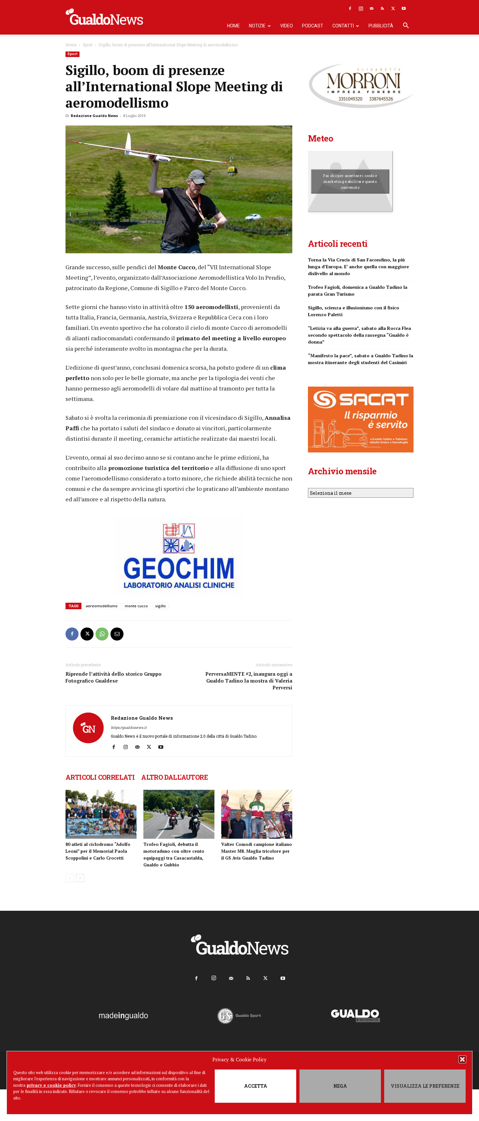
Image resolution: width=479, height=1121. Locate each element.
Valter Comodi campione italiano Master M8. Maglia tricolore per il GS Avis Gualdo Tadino (256, 851)
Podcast (312, 25)
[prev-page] (69, 878)
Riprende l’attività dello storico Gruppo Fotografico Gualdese (113, 677)
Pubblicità (381, 25)
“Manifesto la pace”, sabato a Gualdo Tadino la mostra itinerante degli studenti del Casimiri (360, 358)
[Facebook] (350, 8)
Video (286, 25)
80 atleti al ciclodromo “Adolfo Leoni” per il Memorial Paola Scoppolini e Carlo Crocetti (97, 851)
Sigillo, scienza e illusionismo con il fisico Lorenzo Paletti (353, 310)
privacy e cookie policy (51, 1085)
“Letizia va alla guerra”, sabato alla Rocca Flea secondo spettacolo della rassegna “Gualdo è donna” (359, 335)
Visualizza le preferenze (425, 1086)
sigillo (160, 605)
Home (233, 25)
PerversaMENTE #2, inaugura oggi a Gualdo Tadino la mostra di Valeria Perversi (248, 681)
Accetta (255, 1086)
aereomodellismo (102, 605)
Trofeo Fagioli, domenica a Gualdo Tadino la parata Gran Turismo (357, 290)
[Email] (116, 634)
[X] (393, 8)
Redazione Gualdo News (94, 115)
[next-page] (80, 878)
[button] (462, 1059)
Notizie (257, 25)
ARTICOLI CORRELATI (100, 777)
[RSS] (382, 8)
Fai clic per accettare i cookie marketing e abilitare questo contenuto (350, 181)
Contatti (343, 25)
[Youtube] (404, 8)
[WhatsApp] (102, 634)
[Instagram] (361, 8)
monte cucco (136, 605)
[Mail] (371, 8)
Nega (340, 1086)
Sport (88, 44)
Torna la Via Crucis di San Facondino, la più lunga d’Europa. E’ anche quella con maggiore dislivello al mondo (358, 266)
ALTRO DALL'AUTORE (174, 777)
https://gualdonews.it (129, 727)
